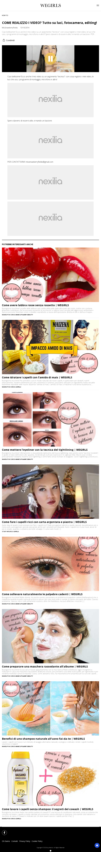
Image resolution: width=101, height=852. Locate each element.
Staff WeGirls (7, 531)
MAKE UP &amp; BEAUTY (24, 315)
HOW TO (5, 15)
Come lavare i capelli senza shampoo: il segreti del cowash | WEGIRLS (47, 809)
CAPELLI (18, 387)
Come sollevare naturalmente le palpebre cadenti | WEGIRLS (42, 594)
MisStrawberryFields (10, 27)
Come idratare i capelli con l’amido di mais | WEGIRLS (37, 377)
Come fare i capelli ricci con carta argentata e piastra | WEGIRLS (44, 522)
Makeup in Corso (8, 315)
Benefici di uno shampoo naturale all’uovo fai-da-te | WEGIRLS (43, 738)
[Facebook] (3, 831)
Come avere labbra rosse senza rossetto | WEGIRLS (35, 305)
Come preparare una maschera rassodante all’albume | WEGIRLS (45, 666)
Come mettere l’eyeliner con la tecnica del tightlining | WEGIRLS (45, 449)
